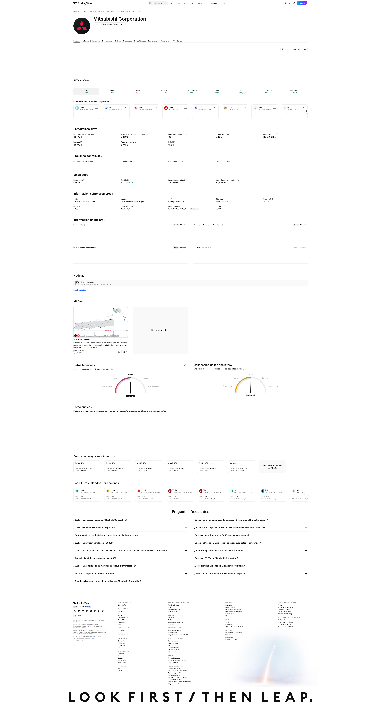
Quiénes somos (173, 641)
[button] (181, 3)
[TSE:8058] (75, 335)
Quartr (93, 638)
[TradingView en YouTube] (82, 610)
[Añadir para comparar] (96, 108)
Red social (228, 605)
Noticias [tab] (117, 41)
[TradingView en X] (74, 610)
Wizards (228, 635)
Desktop (121, 671)
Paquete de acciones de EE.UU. (178, 635)
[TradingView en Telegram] (94, 610)
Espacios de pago (231, 639)
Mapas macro (122, 660)
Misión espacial (173, 643)
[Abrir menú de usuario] (294, 3)
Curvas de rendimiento (125, 656)
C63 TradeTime (173, 662)
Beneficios (121, 643)
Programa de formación (285, 626)
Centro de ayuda (173, 647)
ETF (119, 613)
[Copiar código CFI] (225, 209)
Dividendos (121, 645)
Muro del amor (230, 607)
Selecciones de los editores (234, 626)
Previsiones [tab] (152, 41)
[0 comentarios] (119, 352)
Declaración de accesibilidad (177, 677)
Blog (169, 645)
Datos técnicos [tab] (140, 41)
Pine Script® (122, 662)
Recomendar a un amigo (233, 609)
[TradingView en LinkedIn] (90, 610)
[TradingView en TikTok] (98, 610)
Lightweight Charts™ (284, 609)
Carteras (121, 653)
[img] (122, 24)
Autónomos (229, 637)
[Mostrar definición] (95, 134)
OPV (119, 647)
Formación (228, 624)
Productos (175, 3)
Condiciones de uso (174, 668)
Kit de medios (172, 652)
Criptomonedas (123, 618)
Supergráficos (122, 605)
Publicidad (281, 620)
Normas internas (230, 614)
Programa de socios (284, 624)
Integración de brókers (285, 622)
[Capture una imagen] (282, 49)
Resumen (171, 618)
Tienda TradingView (174, 658)
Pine (119, 624)
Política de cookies (174, 675)
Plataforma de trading (285, 614)
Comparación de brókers (176, 622)
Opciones (121, 658)
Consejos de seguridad (175, 679)
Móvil (119, 668)
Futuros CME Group (174, 630)
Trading (227, 622)
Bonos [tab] (179, 41)
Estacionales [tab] (164, 41)
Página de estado (174, 684)
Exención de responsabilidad (177, 671)
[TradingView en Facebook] (78, 610)
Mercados (202, 3)
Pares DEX (121, 622)
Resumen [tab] (76, 41)
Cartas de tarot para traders (177, 660)
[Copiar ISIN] (188, 209)
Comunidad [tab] (127, 41)
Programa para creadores (233, 611)
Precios (170, 607)
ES (289, 3)
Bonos (120, 615)
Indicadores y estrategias (233, 632)
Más (223, 3)
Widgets (280, 605)
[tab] (176, 225)
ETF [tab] (173, 41)
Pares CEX (121, 620)
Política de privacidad (175, 673)
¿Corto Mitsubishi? (81, 339)
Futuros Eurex (172, 632)
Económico (121, 641)
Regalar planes (173, 611)
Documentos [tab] (107, 41)
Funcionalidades (173, 605)
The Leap (171, 624)
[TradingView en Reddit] (102, 610)
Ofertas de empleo (174, 650)
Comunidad (188, 3)
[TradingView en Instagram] (86, 610)
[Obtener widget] (286, 49)
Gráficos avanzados (284, 611)
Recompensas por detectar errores (179, 681)
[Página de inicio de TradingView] (82, 3)
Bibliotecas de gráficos (285, 607)
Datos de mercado (174, 609)
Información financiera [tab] (91, 41)
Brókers (214, 3)
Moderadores (229, 616)
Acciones (121, 611)
